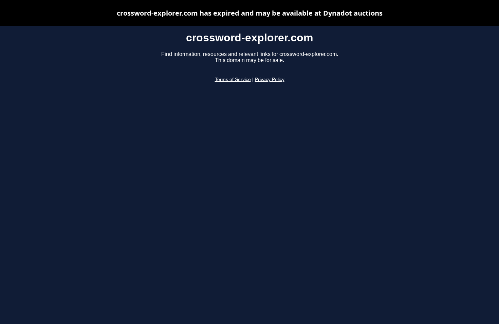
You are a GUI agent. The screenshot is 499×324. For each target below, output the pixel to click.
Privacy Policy (269, 79)
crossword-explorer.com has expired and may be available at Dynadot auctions (250, 13)
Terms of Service (233, 79)
